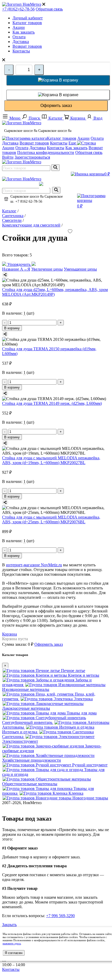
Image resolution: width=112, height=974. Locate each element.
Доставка (21, 41)
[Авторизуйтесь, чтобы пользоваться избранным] (70, 232)
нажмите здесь (12, 943)
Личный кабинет (28, 18)
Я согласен (13, 953)
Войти (8, 157)
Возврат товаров (27, 46)
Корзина (9, 634)
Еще (73, 143)
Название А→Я (16, 269)
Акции (19, 27)
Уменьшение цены (80, 269)
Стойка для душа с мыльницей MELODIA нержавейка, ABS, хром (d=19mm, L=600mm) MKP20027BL (51, 460)
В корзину (68, 80)
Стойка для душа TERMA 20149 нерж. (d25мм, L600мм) (52, 403)
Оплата (19, 37)
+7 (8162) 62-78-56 (18, 9)
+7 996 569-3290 (60, 915)
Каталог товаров (27, 22)
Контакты (21, 51)
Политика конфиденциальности (45, 152)
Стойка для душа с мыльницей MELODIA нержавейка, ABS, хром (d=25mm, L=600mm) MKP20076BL (51, 519)
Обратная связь (49, 9)
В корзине (68, 95)
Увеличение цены (47, 269)
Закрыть (9, 924)
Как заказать (24, 32)
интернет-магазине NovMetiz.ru (34, 565)
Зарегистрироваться (32, 157)
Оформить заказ (56, 105)
